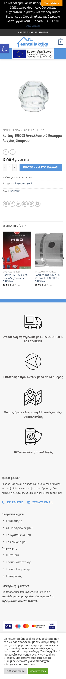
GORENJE (15, 191)
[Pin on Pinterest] (31, 204)
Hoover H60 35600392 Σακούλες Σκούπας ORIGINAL (15, 278)
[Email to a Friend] (25, 204)
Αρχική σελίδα (11, 130)
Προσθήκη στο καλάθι (40, 167)
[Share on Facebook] (12, 204)
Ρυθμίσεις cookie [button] (15, 670)
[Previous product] (12, 152)
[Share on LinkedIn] (37, 204)
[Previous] (3, 265)
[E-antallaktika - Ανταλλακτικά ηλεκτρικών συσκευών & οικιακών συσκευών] (33, 42)
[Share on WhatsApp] (6, 204)
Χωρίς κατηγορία (33, 130)
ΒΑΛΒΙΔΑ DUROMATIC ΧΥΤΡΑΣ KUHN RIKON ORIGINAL (47, 278)
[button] (4, 48)
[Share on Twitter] (18, 204)
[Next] (63, 265)
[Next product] (5, 152)
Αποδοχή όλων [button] (38, 670)
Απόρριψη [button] (33, 26)
